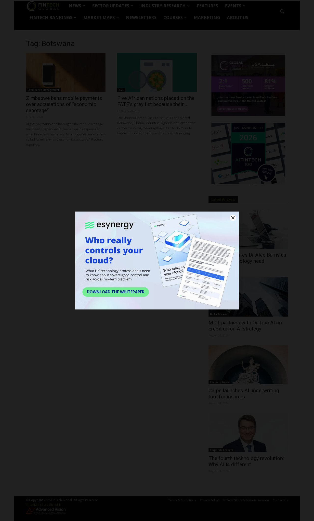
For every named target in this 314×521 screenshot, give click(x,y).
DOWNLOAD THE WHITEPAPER (115, 292)
